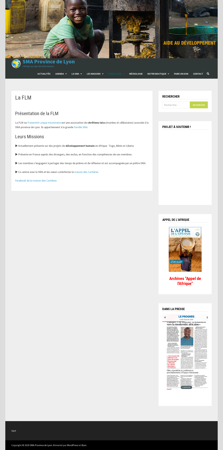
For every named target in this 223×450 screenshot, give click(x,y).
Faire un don (181, 73)
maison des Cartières (86, 172)
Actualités (44, 73)
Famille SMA (115, 73)
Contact (198, 73)
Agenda (59, 73)
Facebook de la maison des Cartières (36, 180)
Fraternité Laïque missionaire (44, 122)
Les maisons (94, 73)
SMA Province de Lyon (49, 61)
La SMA (75, 73)
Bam (83, 445)
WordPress (72, 445)
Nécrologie (136, 73)
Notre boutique (156, 73)
